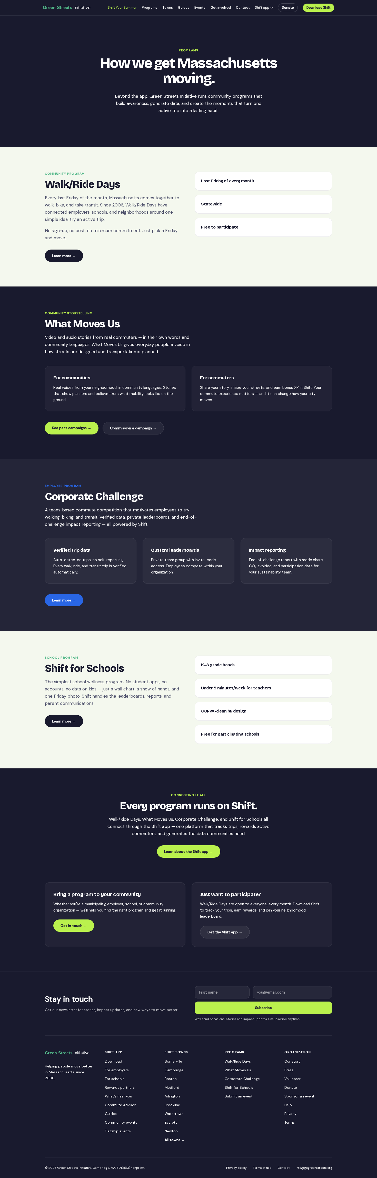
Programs (149, 7)
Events (199, 7)
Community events (121, 1122)
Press (288, 1070)
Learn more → (64, 255)
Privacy (290, 1113)
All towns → (175, 1139)
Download (113, 1061)
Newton (171, 1131)
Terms (289, 1122)
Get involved (221, 7)
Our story (292, 1061)
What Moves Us (238, 1070)
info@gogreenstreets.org (314, 1168)
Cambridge (174, 1070)
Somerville (173, 1061)
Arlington (172, 1096)
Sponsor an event (299, 1096)
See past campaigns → (71, 427)
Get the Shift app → (224, 932)
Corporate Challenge (242, 1078)
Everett (171, 1122)
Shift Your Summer (122, 7)
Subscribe (263, 1007)
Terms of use (262, 1168)
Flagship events (118, 1131)
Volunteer (292, 1078)
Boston (171, 1078)
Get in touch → (74, 925)
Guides (183, 7)
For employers (117, 1070)
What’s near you (118, 1096)
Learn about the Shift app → (188, 851)
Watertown (174, 1113)
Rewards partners (120, 1087)
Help (288, 1105)
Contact (243, 7)
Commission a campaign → (133, 428)
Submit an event (239, 1096)
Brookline (172, 1105)
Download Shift (318, 7)
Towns (167, 7)
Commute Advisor (120, 1105)
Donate (288, 7)
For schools (114, 1078)
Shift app (262, 7)
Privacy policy (236, 1168)
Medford (172, 1087)
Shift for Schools (239, 1087)
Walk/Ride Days (238, 1061)
